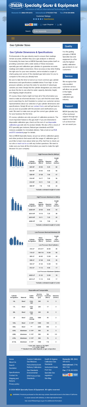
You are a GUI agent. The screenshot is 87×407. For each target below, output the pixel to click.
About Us (12, 362)
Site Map (48, 378)
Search (28, 31)
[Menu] (12, 38)
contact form (39, 106)
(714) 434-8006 (72, 370)
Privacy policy (14, 384)
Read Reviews (49, 19)
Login (45, 24)
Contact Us (13, 375)
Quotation (13, 368)
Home (11, 359)
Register (51, 24)
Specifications (14, 372)
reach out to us (23, 143)
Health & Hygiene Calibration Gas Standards (51, 361)
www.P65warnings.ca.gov (36, 401)
